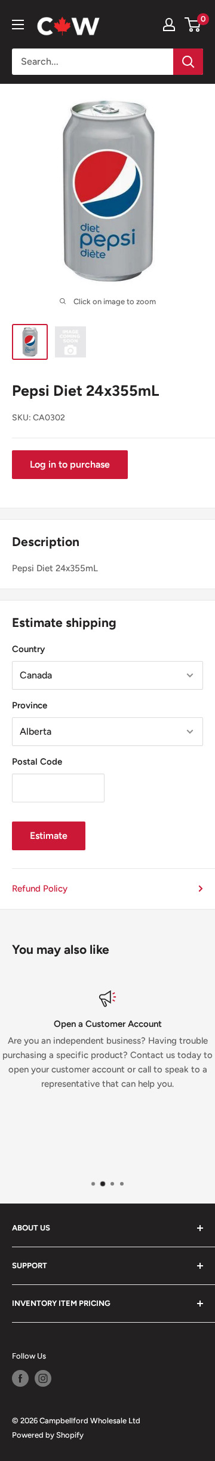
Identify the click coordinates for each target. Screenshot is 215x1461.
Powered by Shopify (48, 1434)
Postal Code (37, 761)
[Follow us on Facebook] (20, 1378)
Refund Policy (39, 888)
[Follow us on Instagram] (43, 1378)
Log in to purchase (70, 464)
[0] (193, 24)
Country (28, 649)
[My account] (169, 24)
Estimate (48, 835)
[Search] (188, 62)
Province (29, 705)
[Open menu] (18, 24)
